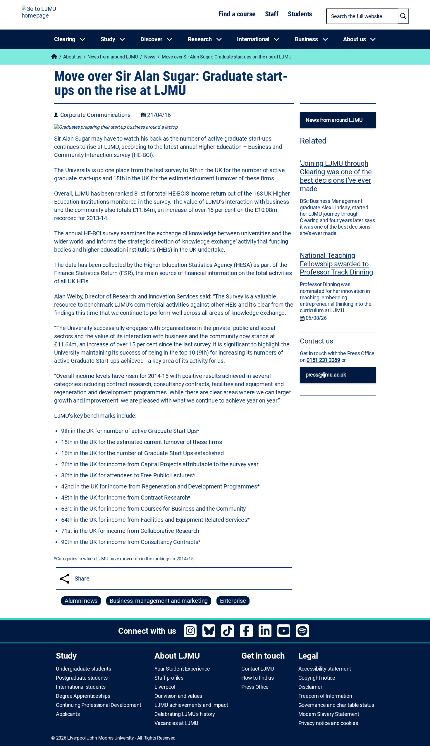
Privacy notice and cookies (328, 723)
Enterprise (233, 600)
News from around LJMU (112, 57)
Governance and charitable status (336, 705)
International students (81, 687)
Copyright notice (316, 678)
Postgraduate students (82, 678)
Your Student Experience (182, 669)
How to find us (257, 678)
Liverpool (164, 687)
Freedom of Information (325, 696)
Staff (271, 14)
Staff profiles (168, 678)
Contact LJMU (257, 669)
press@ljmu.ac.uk (326, 375)
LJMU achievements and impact (191, 705)
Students (300, 14)
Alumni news (81, 600)
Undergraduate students (83, 669)
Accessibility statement (324, 669)
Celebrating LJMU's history (184, 714)
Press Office (255, 687)
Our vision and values (178, 696)
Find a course (237, 14)
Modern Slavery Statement (328, 714)
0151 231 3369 (323, 360)
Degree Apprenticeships (83, 696)
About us (72, 57)
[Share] (64, 579)
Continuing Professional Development (98, 705)
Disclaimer (310, 687)
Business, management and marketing (159, 600)
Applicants (68, 714)
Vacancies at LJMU (176, 723)
